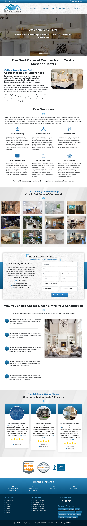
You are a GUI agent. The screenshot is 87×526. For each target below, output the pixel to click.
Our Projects (44, 8)
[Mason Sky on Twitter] (78, 1)
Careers (8, 506)
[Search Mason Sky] (82, 8)
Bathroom (72, 512)
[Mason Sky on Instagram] (73, 1)
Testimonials (60, 8)
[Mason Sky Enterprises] (12, 8)
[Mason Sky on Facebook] (70, 1)
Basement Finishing (38, 504)
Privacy (8, 510)
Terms (8, 512)
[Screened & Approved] (43, 467)
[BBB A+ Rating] (58, 467)
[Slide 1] (40, 53)
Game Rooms (62, 517)
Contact (77, 8)
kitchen (77, 509)
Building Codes (71, 514)
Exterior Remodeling (38, 506)
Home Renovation (38, 502)
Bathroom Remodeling (39, 510)
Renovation (79, 512)
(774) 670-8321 (12, 1)
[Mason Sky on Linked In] (76, 1)
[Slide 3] (46, 53)
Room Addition (62, 514)
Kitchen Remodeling (38, 508)
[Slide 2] (43, 53)
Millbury (79, 514)
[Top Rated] (29, 467)
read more (23, 435)
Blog (52, 8)
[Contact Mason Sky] (81, 1)
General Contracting (63, 512)
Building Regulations (72, 517)
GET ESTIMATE (60, 295)
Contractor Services (38, 500)
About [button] (69, 8)
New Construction (63, 509)
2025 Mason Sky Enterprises (24, 523)
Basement (71, 509)
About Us (8, 504)
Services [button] (33, 8)
